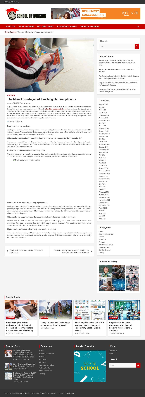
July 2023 (102, 155)
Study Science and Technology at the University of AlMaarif (55, 324)
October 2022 (103, 176)
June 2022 (102, 187)
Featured (11, 95)
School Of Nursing (23, 393)
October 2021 (103, 203)
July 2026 (102, 107)
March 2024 (103, 142)
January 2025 (103, 131)
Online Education (26, 27)
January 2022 (103, 195)
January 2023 (103, 168)
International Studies (67, 27)
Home (111, 354)
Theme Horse (44, 393)
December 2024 (104, 134)
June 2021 (102, 213)
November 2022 (104, 173)
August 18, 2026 (11, 333)
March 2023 (103, 166)
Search (137, 46)
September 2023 (104, 150)
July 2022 (102, 184)
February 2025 (104, 128)
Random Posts (13, 346)
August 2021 (103, 208)
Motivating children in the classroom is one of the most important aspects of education (71, 251)
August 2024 (103, 136)
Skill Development (45, 27)
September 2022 (104, 179)
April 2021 (102, 219)
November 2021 (104, 200)
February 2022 (104, 192)
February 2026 (104, 115)
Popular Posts (13, 297)
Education (10, 27)
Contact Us (113, 351)
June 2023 (102, 158)
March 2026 (103, 113)
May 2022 (102, 189)
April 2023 (102, 163)
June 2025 (102, 126)
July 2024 (102, 139)
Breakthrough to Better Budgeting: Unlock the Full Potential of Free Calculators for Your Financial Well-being (117, 63)
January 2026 (103, 118)
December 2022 (104, 171)
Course (101, 237)
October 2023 (103, 147)
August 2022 (103, 181)
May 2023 (102, 160)
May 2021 (102, 216)
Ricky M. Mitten (25, 103)
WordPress (70, 393)
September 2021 (104, 205)
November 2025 (104, 120)
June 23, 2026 (79, 333)
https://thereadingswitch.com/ (56, 109)
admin (20, 333)
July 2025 (102, 123)
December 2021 (104, 197)
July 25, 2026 (45, 328)
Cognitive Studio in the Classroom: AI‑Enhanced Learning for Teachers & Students (120, 326)
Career (101, 231)
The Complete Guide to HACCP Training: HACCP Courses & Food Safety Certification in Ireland (89, 326)
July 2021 (102, 211)
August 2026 (103, 105)
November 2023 (104, 144)
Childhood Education (89, 27)
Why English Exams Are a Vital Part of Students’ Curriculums (26, 251)
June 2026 (102, 110)
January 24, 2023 (13, 103)
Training (101, 253)
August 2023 (103, 152)
